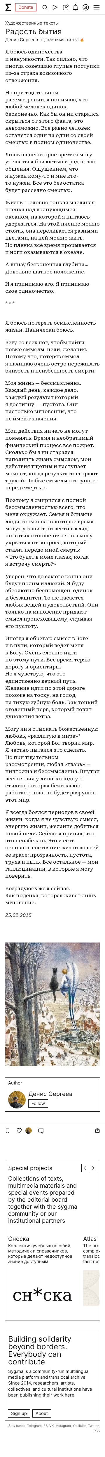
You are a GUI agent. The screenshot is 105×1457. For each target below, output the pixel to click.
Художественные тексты (32, 23)
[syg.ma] (8, 7)
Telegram (34, 1426)
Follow (38, 1103)
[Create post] (65, 7)
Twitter (93, 1426)
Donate (25, 7)
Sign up (19, 1413)
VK (51, 1426)
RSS (97, 1431)
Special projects (30, 1168)
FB (45, 1426)
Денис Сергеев (21, 39)
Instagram (63, 1426)
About (42, 1413)
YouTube (79, 1426)
